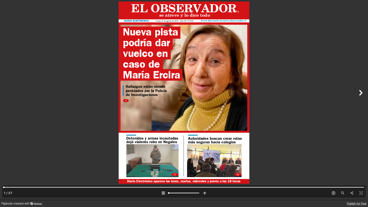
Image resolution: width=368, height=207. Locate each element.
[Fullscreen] (361, 193)
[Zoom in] (205, 193)
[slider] (184, 193)
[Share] (352, 193)
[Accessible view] (333, 193)
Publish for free (356, 203)
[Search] (343, 193)
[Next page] (360, 100)
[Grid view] (163, 193)
